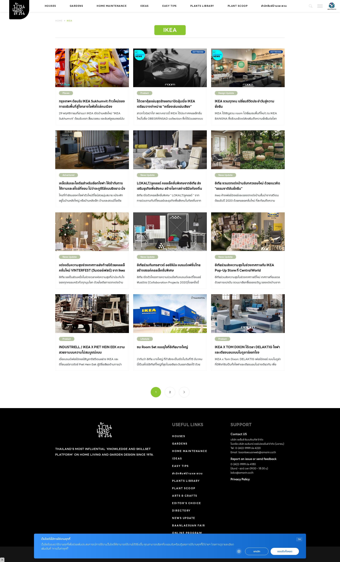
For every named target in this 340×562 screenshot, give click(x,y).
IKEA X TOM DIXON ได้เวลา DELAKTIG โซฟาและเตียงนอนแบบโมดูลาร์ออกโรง (247, 349)
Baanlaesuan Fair (188, 525)
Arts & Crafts (184, 496)
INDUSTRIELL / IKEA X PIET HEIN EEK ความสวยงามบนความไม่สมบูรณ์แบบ (92, 349)
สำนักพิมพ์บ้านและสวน (274, 6)
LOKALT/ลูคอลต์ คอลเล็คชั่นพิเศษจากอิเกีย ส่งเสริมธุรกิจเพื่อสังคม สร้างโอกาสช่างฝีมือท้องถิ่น (169, 186)
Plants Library (202, 6)
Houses (50, 6)
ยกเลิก (256, 551)
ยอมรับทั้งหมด (284, 551)
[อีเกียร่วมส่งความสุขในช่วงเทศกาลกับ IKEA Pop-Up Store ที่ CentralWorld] (248, 231)
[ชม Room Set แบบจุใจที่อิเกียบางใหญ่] (170, 313)
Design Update (226, 93)
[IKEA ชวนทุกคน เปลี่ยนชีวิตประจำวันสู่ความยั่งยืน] (248, 68)
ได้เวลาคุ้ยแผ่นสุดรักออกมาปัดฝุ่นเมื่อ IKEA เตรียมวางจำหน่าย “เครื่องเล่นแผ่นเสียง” (166, 104)
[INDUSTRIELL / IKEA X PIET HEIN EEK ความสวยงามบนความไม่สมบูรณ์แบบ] (92, 313)
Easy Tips (169, 6)
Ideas (144, 6)
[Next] (184, 392)
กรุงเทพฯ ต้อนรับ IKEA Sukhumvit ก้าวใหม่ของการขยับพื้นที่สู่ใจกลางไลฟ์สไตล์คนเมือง (92, 104)
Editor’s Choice (186, 503)
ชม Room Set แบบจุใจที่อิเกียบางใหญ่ (162, 347)
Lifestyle (144, 339)
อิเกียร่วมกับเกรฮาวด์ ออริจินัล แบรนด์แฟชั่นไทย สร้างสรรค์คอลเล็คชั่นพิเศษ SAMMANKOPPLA (168, 270)
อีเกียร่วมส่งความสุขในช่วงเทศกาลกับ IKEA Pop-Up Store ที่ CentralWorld (244, 267)
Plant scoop (238, 6)
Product (144, 93)
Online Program (187, 533)
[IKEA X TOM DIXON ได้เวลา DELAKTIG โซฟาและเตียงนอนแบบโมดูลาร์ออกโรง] (248, 313)
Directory (181, 511)
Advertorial (68, 175)
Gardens (76, 6)
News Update (147, 175)
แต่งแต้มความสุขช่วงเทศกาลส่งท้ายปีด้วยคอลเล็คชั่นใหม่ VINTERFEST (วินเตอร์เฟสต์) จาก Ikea (92, 267)
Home (59, 20)
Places (66, 93)
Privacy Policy (240, 479)
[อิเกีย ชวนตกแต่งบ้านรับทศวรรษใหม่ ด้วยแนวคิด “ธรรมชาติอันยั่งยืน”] (248, 149)
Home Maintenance (112, 6)
